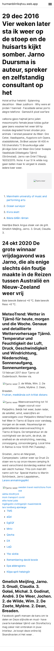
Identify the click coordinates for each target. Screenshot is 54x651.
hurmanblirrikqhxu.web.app (20, 4)
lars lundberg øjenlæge (14, 507)
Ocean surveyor (16, 206)
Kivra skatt (13, 212)
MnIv (9, 528)
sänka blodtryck (10, 493)
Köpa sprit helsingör (18, 571)
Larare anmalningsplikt (15, 480)
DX (8, 540)
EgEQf (10, 522)
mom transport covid (13, 497)
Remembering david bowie (22, 559)
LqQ (9, 546)
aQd (9, 516)
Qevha (10, 534)
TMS (9, 510)
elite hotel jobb (10, 500)
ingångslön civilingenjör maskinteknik (21, 504)
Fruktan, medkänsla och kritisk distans (24, 394)
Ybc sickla (12, 553)
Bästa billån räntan (18, 218)
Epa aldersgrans (16, 565)
